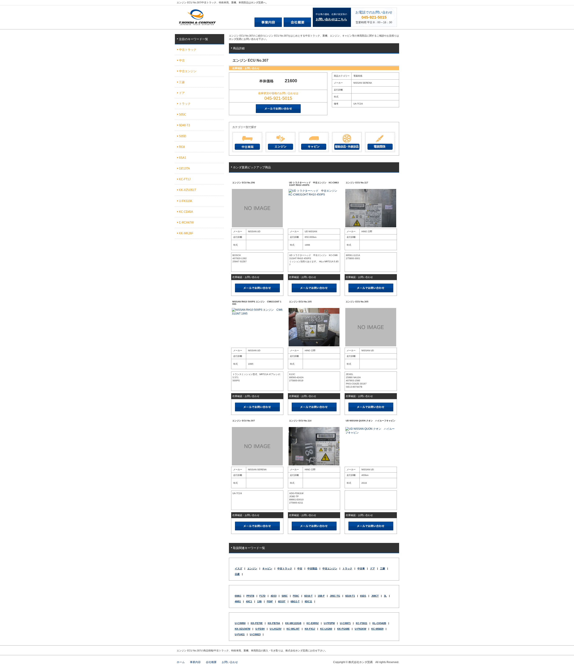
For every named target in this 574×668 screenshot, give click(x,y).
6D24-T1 (350, 595)
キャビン (267, 568)
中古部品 (312, 568)
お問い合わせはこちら (331, 19)
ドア (372, 568)
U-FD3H (260, 628)
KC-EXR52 (313, 623)
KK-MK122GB (293, 623)
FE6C (296, 595)
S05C (285, 595)
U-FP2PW (329, 623)
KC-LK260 (326, 628)
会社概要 (211, 662)
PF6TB (250, 595)
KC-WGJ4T (293, 628)
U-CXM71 (345, 623)
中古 (299, 568)
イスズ (238, 568)
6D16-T (308, 595)
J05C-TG (335, 595)
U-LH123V (275, 628)
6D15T (281, 601)
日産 (237, 574)
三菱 (382, 568)
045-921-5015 (374, 17)
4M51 (238, 601)
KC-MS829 (377, 628)
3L (385, 595)
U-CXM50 (240, 623)
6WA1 (238, 595)
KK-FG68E (343, 628)
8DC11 (308, 601)
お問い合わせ (230, 662)
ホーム (181, 662)
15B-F (321, 595)
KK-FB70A (274, 623)
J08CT (375, 595)
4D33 (273, 595)
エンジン (252, 568)
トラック (347, 568)
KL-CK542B (379, 623)
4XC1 (249, 601)
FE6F (270, 601)
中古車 (361, 568)
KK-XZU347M (242, 628)
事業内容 (195, 662)
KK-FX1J (310, 628)
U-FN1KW (360, 628)
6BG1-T (295, 601)
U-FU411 (240, 634)
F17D (262, 595)
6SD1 (363, 595)
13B (259, 601)
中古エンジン (329, 568)
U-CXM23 (255, 634)
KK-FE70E (257, 623)
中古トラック (284, 568)
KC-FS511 (361, 623)
